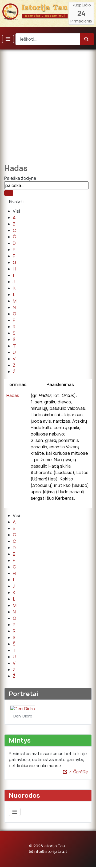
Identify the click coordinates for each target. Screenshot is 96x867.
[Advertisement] (48, 103)
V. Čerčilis (77, 772)
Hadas (12, 395)
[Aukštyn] (87, 857)
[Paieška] (8, 193)
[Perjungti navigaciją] (8, 39)
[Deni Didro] (22, 708)
